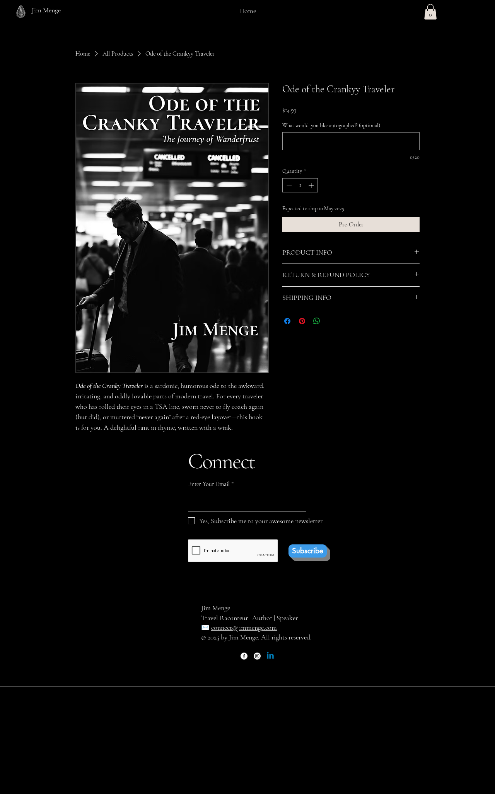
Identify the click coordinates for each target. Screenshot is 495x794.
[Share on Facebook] (287, 321)
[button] (430, 12)
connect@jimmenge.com (244, 627)
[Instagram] (257, 656)
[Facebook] (244, 656)
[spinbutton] (300, 185)
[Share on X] (331, 321)
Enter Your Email (209, 484)
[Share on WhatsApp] (316, 321)
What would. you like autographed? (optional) (331, 125)
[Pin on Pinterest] (302, 321)
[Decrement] (288, 185)
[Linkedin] (270, 656)
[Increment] (312, 185)
